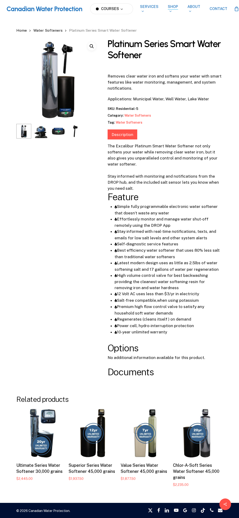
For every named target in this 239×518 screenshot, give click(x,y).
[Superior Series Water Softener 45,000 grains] (93, 433)
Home (21, 30)
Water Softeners (48, 30)
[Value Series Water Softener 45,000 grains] (145, 433)
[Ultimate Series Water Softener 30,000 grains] (41, 433)
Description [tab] (122, 134)
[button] (92, 46)
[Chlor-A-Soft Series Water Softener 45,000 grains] (197, 433)
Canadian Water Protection (44, 9)
